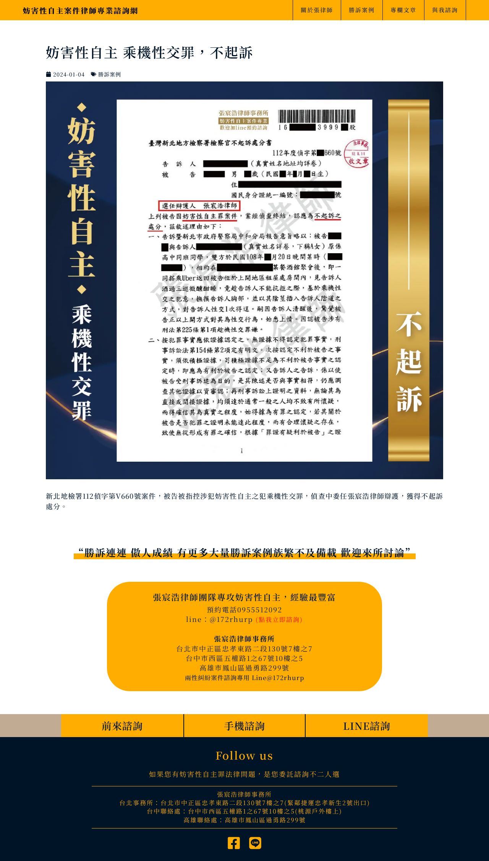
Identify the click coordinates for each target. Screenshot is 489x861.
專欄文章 (403, 10)
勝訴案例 (362, 10)
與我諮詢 (445, 10)
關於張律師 (317, 10)
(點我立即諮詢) (279, 619)
